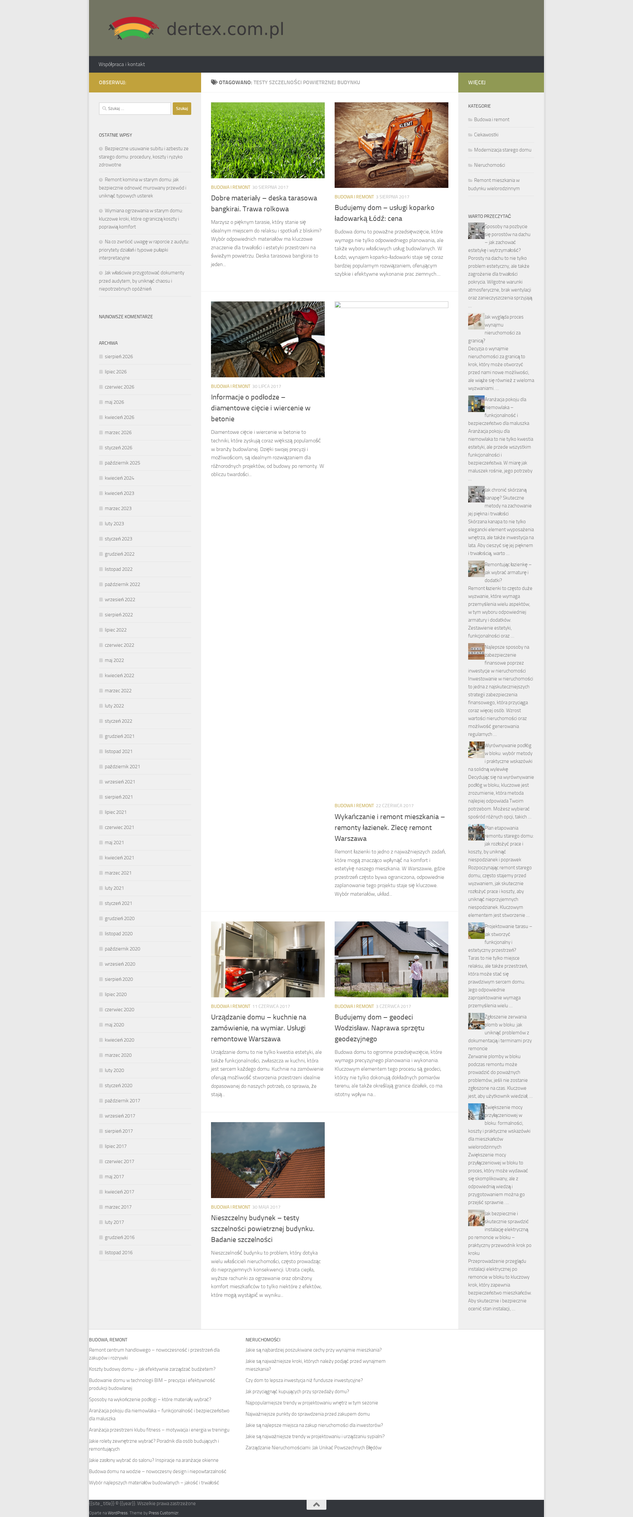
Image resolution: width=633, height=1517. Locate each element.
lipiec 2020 (116, 994)
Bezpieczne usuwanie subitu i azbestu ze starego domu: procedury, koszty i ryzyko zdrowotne (144, 157)
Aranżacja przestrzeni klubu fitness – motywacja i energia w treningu (159, 1430)
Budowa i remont (230, 187)
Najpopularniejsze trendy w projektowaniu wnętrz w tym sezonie (312, 1403)
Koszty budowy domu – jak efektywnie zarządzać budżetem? (152, 1369)
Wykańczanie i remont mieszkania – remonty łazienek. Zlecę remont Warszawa (390, 827)
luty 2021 (114, 888)
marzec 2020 (118, 1055)
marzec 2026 (118, 432)
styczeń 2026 (118, 448)
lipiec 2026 (116, 372)
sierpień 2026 (119, 357)
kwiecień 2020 (119, 1040)
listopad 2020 (119, 934)
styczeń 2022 (118, 721)
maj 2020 (114, 1025)
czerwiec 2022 (119, 645)
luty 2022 (114, 706)
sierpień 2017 (119, 1131)
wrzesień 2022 (120, 600)
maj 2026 (114, 402)
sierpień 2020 (119, 979)
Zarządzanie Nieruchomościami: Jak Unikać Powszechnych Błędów (313, 1448)
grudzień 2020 (120, 918)
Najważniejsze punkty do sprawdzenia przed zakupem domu (308, 1414)
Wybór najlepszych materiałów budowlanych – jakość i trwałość (154, 1483)
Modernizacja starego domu (502, 150)
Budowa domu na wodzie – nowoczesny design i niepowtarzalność (157, 1471)
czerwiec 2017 (119, 1161)
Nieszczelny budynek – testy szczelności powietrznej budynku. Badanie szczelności (263, 1229)
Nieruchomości (489, 165)
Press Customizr (163, 1512)
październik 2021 (122, 767)
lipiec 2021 (116, 812)
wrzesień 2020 (120, 964)
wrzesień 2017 (120, 1116)
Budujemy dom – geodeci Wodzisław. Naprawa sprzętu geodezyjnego (380, 1028)
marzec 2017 (118, 1207)
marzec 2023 (118, 508)
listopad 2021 (119, 751)
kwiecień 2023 (119, 493)
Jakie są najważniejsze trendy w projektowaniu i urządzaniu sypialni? (315, 1436)
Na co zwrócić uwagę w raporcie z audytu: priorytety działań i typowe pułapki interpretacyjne (144, 250)
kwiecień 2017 (119, 1192)
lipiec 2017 (116, 1146)
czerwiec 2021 (119, 827)
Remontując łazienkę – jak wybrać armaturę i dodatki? (508, 572)
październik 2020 (122, 949)
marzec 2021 (118, 873)
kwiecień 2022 (119, 675)
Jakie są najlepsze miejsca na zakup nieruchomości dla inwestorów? (314, 1425)
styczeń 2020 (118, 1085)
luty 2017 (114, 1222)
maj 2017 (114, 1177)
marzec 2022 (118, 691)
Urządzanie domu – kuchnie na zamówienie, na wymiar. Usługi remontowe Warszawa (258, 1028)
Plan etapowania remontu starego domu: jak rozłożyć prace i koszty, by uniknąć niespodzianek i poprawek (501, 844)
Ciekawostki (486, 135)
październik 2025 (122, 463)
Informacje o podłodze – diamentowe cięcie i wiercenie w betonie (261, 408)
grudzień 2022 (120, 554)
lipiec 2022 (116, 630)
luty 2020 (114, 1070)
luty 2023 (114, 524)
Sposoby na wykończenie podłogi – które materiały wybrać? (150, 1399)
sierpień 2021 (119, 797)
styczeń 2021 (118, 903)
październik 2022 (122, 584)
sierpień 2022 (119, 615)
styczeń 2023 (118, 539)
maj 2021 (114, 842)
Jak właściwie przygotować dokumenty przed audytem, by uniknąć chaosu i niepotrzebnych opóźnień (141, 281)
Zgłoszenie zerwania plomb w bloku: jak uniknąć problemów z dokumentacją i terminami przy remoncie (500, 1033)
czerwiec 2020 (119, 1010)
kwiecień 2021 (119, 858)
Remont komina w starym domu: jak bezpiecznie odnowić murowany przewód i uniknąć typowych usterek (142, 188)
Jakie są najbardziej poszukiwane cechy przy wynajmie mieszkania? (314, 1350)
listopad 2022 (119, 569)
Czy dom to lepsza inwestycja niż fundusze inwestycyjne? (304, 1380)
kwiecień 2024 (119, 478)
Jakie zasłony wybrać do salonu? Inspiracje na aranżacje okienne (154, 1460)
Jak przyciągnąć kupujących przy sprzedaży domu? (297, 1392)
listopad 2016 (119, 1253)
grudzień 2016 (120, 1237)
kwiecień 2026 (119, 417)
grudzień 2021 (120, 736)
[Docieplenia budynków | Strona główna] (192, 28)
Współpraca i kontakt (122, 64)
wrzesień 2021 (120, 782)
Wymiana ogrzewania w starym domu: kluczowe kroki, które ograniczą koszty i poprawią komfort (141, 219)
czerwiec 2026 (119, 387)
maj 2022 (114, 660)
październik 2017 (122, 1101)
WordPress (118, 1512)
